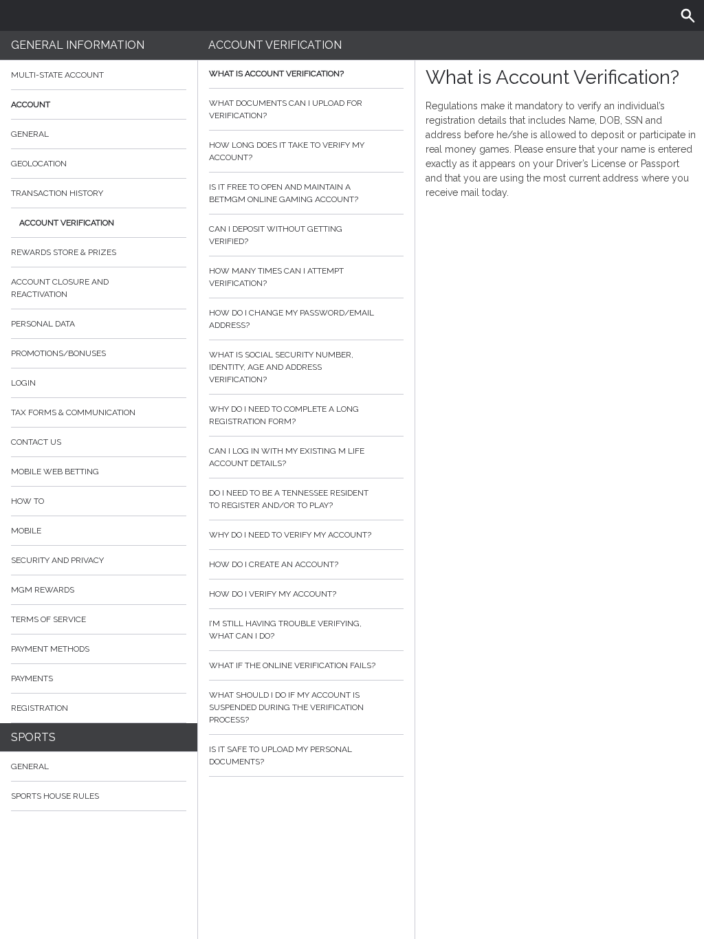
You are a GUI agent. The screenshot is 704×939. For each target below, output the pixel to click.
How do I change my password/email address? (291, 319)
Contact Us (36, 442)
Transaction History (57, 193)
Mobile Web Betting (55, 471)
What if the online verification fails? (292, 665)
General (30, 134)
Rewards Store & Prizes (63, 252)
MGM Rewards (42, 590)
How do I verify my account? (272, 594)
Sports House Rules (55, 796)
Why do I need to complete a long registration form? (284, 415)
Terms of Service (48, 619)
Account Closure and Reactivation (60, 288)
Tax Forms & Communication (73, 412)
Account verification (66, 223)
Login (23, 383)
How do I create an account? (273, 564)
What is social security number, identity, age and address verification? (281, 367)
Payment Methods (50, 649)
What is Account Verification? (276, 73)
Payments (32, 678)
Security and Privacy (57, 560)
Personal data (43, 324)
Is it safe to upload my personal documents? (280, 755)
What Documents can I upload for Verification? (285, 109)
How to (27, 501)
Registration (39, 708)
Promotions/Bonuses (58, 353)
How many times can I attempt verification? (276, 277)
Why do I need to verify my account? (290, 535)
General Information (77, 45)
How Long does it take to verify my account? (286, 151)
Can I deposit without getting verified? (275, 235)
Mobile (26, 530)
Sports (33, 737)
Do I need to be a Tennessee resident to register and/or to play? (288, 499)
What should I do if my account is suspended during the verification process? (286, 707)
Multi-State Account (57, 75)
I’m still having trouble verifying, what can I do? (285, 630)
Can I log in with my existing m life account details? (286, 457)
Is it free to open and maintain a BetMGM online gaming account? (283, 193)
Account (30, 104)
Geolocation (39, 163)
